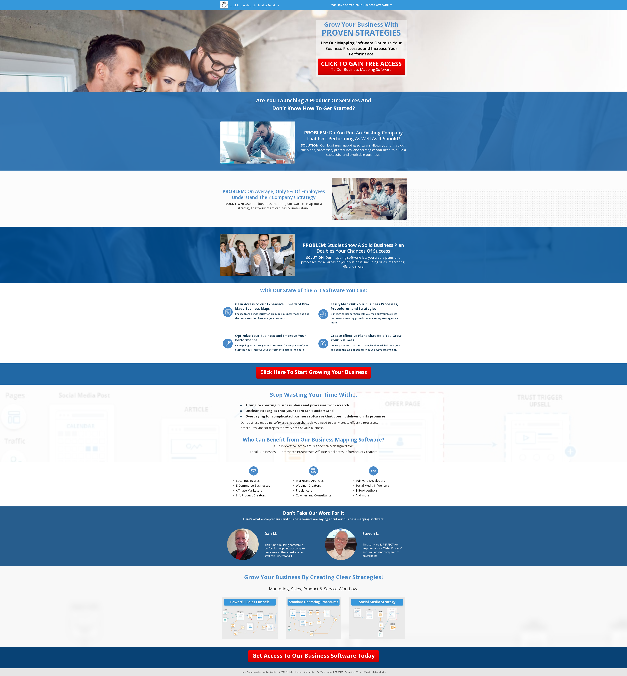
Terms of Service (364, 672)
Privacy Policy (379, 672)
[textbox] (362, 5)
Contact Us (350, 672)
